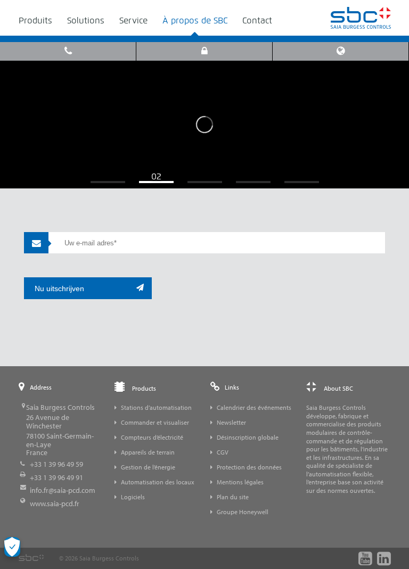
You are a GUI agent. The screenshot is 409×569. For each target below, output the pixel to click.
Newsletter (231, 422)
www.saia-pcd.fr (54, 503)
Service (133, 20)
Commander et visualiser (155, 422)
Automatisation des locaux (157, 482)
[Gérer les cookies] (12, 547)
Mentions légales (240, 482)
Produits (35, 20)
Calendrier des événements (254, 407)
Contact (257, 20)
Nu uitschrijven (59, 288)
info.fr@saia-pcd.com (62, 490)
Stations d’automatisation (156, 407)
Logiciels (133, 497)
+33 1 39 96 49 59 (56, 464)
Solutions (85, 20)
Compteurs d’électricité (152, 437)
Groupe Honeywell (242, 512)
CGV (222, 452)
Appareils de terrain (148, 452)
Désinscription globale (248, 437)
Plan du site (233, 497)
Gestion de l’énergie (148, 467)
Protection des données (249, 467)
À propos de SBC (194, 20)
